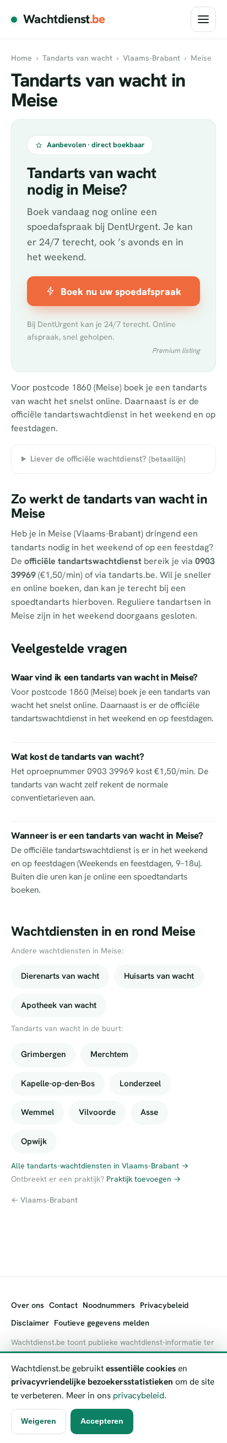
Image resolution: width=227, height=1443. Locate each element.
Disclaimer (30, 1323)
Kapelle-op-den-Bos (58, 1083)
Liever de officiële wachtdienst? (108, 458)
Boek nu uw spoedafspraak (121, 291)
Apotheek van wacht (58, 1005)
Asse (149, 1112)
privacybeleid (138, 1395)
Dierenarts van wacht (60, 975)
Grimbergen (43, 1054)
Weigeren (38, 1421)
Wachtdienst (64, 19)
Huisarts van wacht (159, 975)
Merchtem (109, 1054)
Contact (63, 1305)
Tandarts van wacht (77, 58)
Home (21, 58)
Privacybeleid (164, 1305)
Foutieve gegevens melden (101, 1323)
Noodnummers (109, 1305)
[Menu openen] (203, 19)
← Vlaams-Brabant (44, 1200)
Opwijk (34, 1141)
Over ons (27, 1305)
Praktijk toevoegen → (143, 1179)
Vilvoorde (97, 1112)
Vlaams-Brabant (151, 58)
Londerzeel (140, 1083)
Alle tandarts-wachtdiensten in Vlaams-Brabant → (99, 1166)
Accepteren (101, 1421)
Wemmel (37, 1112)
